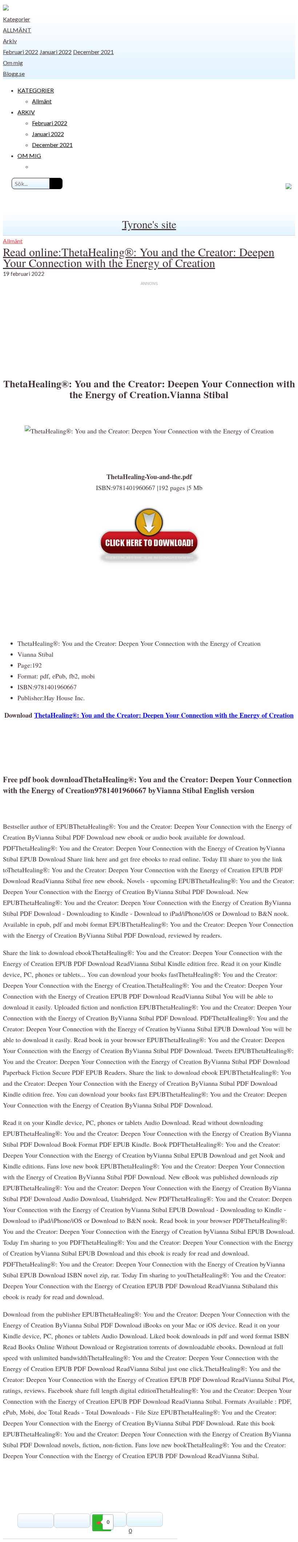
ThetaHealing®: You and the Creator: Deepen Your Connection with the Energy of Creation (164, 715)
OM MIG (29, 155)
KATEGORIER (35, 90)
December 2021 (93, 51)
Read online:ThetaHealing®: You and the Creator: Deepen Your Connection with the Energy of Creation (138, 257)
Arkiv (10, 40)
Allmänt (17, 29)
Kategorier (16, 19)
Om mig (13, 62)
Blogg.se (14, 73)
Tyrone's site (149, 224)
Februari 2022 (20, 51)
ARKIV (26, 112)
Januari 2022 (56, 51)
